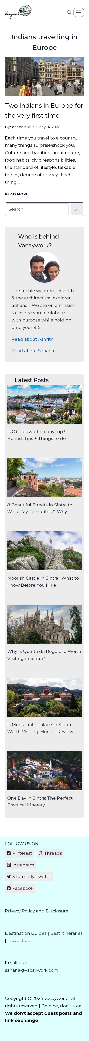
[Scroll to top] (85, 1021)
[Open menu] (78, 12)
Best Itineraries (66, 933)
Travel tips (18, 940)
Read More (19, 194)
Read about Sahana (33, 350)
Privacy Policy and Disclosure (36, 910)
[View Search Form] (69, 12)
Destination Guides (26, 933)
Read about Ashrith (33, 339)
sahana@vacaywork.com (31, 970)
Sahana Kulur (22, 127)
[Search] (77, 209)
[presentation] (44, 76)
